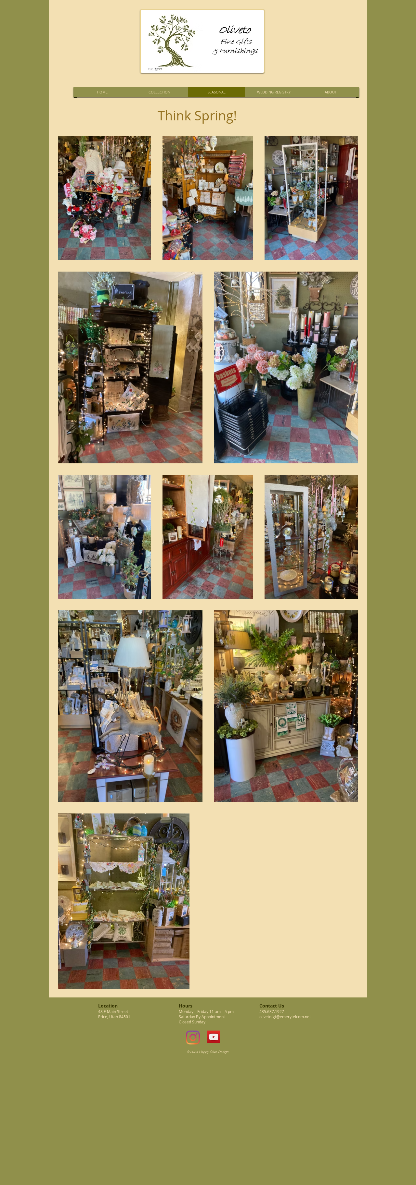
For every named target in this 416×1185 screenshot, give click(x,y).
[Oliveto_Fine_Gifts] (193, 1038)
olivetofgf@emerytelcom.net (285, 1016)
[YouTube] (213, 1037)
